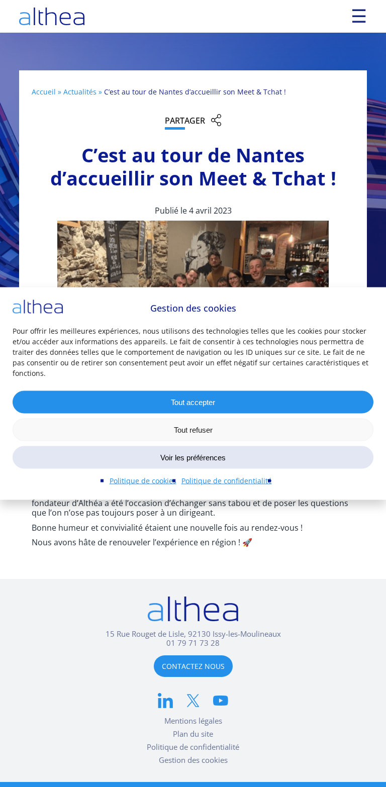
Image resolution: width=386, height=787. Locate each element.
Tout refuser (193, 429)
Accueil (44, 91)
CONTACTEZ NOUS (193, 666)
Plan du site (193, 734)
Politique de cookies (143, 480)
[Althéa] (51, 16)
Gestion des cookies (193, 760)
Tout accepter (193, 402)
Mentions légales (193, 721)
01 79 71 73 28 (193, 643)
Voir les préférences (193, 457)
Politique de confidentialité (226, 480)
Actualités (79, 91)
